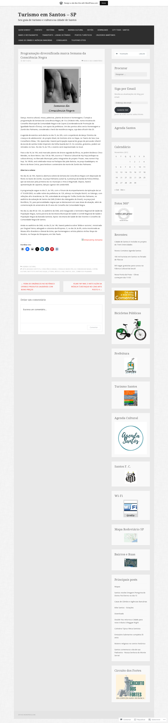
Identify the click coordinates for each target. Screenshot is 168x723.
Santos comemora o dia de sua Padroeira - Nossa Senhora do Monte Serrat (130, 653)
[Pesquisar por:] (131, 74)
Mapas (61, 30)
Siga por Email (125, 88)
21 (126, 177)
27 (121, 183)
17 (140, 172)
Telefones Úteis (78, 40)
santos (68, 271)
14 (126, 172)
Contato (38, 30)
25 (144, 177)
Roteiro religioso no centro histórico (130, 644)
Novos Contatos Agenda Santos (128, 251)
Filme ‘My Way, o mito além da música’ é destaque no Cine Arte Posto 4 (86, 287)
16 (135, 172)
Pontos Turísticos (83, 35)
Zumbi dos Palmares (84, 271)
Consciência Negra (49, 269)
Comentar (94, 327)
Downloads (103, 30)
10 (140, 167)
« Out (117, 190)
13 (121, 172)
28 (126, 183)
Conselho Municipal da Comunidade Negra (75, 269)
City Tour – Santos (120, 30)
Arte (24, 269)
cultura (23, 271)
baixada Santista (34, 269)
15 (130, 172)
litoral (51, 271)
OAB (62, 271)
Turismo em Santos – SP (47, 14)
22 (130, 177)
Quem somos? (24, 30)
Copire (95, 269)
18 (144, 172)
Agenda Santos (125, 128)
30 (135, 183)
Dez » (123, 190)
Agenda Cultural (75, 30)
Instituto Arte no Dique (37, 271)
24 (140, 177)
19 (117, 177)
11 (144, 167)
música (58, 271)
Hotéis (90, 30)
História (50, 30)
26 (117, 183)
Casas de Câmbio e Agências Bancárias (35, 40)
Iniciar (104, 3)
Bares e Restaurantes (28, 35)
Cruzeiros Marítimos (105, 35)
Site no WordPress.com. (27, 715)
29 (130, 183)
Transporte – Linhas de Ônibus (56, 35)
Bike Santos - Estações (124, 608)
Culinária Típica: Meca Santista (127, 629)
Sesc (73, 271)
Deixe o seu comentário (93, 61)
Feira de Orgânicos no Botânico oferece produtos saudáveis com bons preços (38, 287)
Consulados (61, 40)
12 (117, 172)
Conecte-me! (122, 110)
